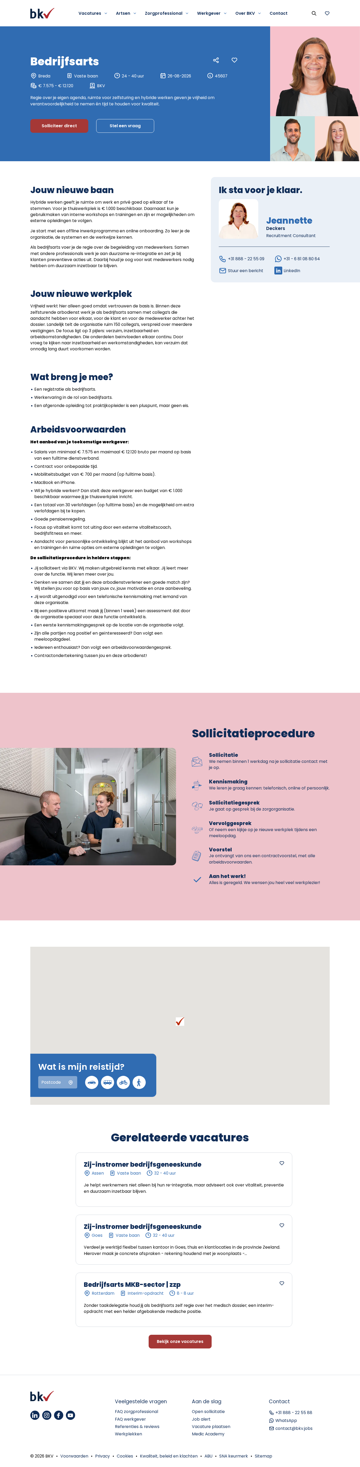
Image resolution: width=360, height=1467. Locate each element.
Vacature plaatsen (211, 1426)
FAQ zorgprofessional (136, 1411)
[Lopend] (139, 1082)
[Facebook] (58, 1415)
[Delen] (216, 60)
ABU (208, 1456)
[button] (180, 1021)
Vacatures (90, 13)
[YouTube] (70, 1415)
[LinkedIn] (35, 1415)
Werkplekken (128, 1434)
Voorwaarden (74, 1456)
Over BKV (245, 13)
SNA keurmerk (233, 1456)
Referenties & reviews (137, 1426)
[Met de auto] (91, 1082)
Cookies (125, 1456)
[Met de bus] (107, 1082)
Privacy (102, 1456)
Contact (279, 13)
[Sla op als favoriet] (234, 60)
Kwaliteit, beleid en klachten (169, 1456)
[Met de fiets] (123, 1082)
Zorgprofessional (163, 13)
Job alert (201, 1419)
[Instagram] (46, 1415)
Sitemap (263, 1456)
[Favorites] (327, 13)
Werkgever (209, 13)
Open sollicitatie (208, 1411)
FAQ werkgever (130, 1419)
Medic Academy (208, 1434)
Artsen (123, 13)
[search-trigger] (314, 13)
